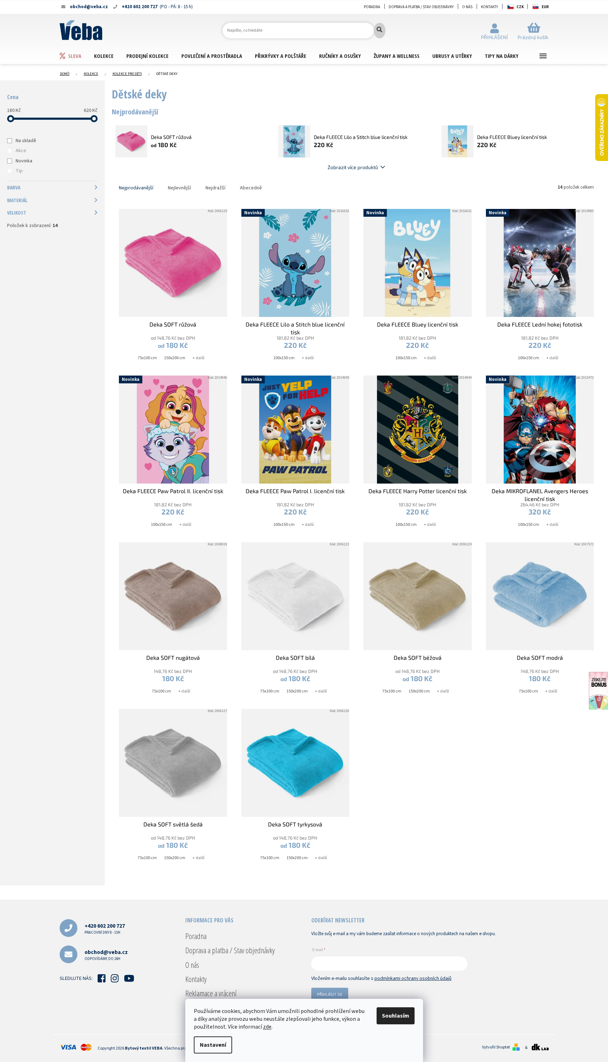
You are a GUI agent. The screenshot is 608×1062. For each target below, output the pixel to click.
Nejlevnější (179, 188)
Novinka (24, 161)
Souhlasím (395, 1016)
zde (267, 1027)
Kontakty (489, 7)
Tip (19, 170)
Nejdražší (215, 188)
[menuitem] (77, 56)
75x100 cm (147, 358)
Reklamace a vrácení (211, 993)
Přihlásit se (330, 994)
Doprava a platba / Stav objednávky (421, 7)
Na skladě (26, 140)
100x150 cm (284, 358)
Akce (21, 150)
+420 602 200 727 (104, 928)
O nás (467, 7)
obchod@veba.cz (106, 954)
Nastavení (213, 1045)
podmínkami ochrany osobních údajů (412, 978)
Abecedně (251, 188)
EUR (545, 7)
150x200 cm (174, 358)
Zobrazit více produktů (353, 167)
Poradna (372, 7)
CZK (520, 7)
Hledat (379, 30)
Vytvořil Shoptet (496, 1047)
